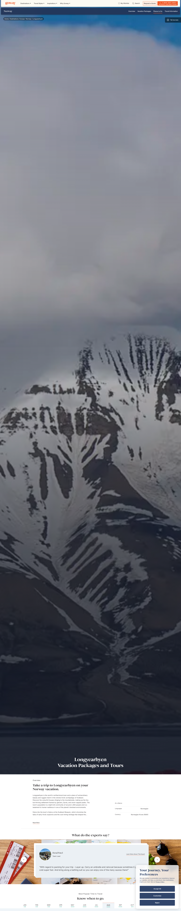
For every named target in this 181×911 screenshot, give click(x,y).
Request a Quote (150, 3)
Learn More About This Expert (134, 852)
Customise (157, 896)
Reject (157, 903)
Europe (22, 19)
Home (6, 19)
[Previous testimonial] (24, 860)
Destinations (14, 19)
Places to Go (157, 11)
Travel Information (171, 11)
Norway (28, 19)
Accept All (157, 889)
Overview (131, 11)
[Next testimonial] (157, 860)
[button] (173, 20)
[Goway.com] (10, 3)
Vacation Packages (144, 11)
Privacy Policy (160, 882)
